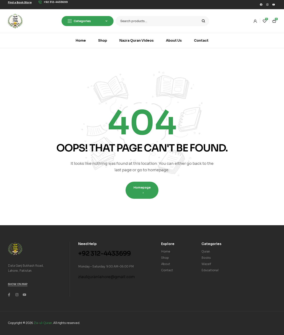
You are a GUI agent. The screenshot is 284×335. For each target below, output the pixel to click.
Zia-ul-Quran (43, 323)
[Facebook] (261, 4)
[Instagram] (267, 4)
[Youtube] (273, 4)
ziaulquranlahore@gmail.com (106, 277)
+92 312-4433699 (104, 254)
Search (203, 21)
